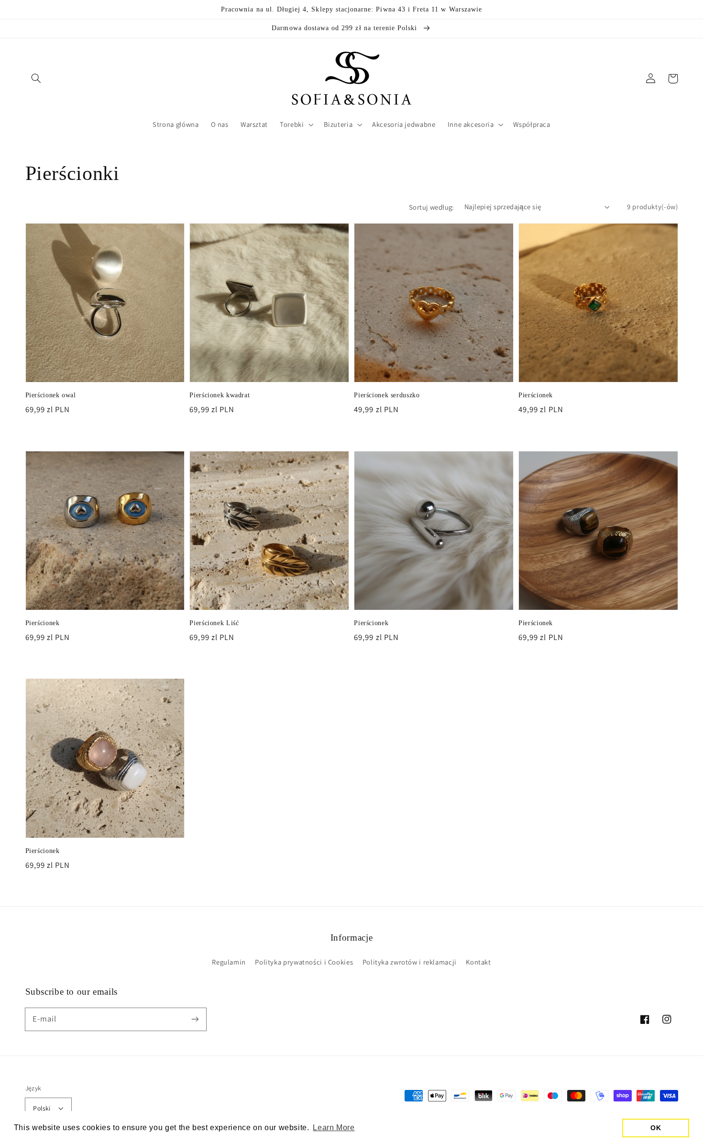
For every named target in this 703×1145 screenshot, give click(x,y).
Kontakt (478, 961)
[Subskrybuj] (195, 1019)
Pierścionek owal (50, 395)
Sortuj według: (431, 207)
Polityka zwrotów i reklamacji (409, 961)
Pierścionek (535, 395)
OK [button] (655, 1128)
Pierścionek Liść (214, 623)
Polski (42, 1108)
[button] (36, 78)
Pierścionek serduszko (386, 395)
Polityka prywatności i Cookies (304, 961)
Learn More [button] (333, 1127)
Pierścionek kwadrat (219, 395)
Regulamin (229, 961)
